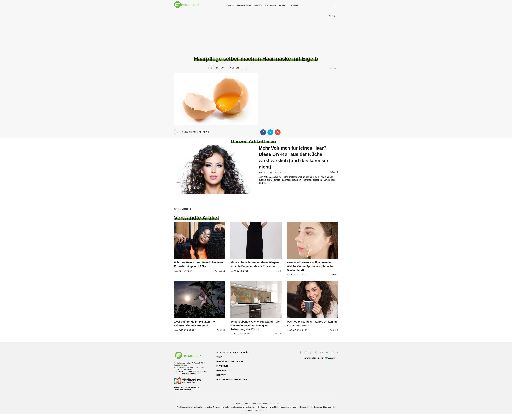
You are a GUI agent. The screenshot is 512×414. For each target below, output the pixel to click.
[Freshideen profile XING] (338, 352)
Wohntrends (243, 5)
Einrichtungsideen (265, 5)
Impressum (222, 366)
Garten (283, 5)
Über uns (221, 370)
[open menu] (335, 5)
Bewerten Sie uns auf (314, 358)
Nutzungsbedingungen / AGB (231, 379)
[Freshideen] (187, 6)
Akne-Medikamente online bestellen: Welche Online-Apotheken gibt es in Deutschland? (310, 266)
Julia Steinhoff (299, 275)
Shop (231, 5)
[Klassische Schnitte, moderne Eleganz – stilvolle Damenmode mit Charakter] (255, 240)
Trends (294, 5)
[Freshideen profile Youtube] (321, 352)
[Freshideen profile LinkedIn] (333, 352)
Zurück (220, 68)
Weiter (235, 68)
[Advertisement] (256, 33)
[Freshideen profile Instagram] (306, 352)
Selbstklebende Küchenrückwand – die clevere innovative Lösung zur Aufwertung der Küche (255, 325)
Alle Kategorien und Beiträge (233, 352)
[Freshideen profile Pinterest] (316, 352)
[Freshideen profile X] (327, 352)
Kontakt (221, 375)
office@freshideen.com (190, 388)
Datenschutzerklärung (229, 361)
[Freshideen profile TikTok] (311, 352)
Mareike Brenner (275, 173)
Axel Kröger (184, 271)
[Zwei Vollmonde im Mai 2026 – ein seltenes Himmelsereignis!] (199, 299)
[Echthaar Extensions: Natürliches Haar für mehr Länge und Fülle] (199, 240)
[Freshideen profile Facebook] (301, 352)
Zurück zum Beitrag (194, 132)
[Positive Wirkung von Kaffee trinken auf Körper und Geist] (312, 299)
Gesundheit (182, 209)
